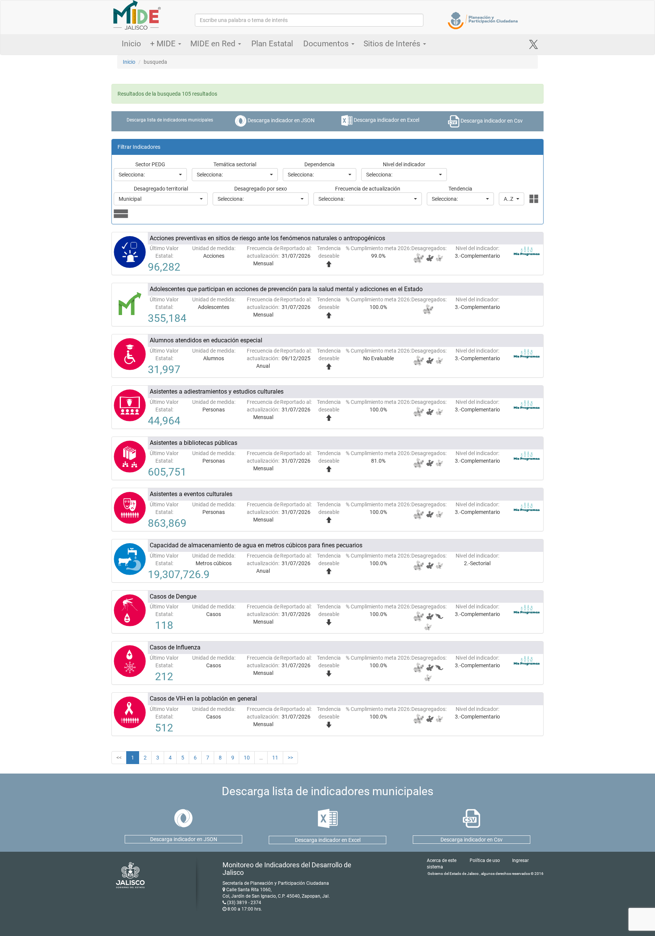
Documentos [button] (327, 43)
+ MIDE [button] (163, 43)
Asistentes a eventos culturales (191, 494)
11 (275, 758)
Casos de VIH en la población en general (203, 698)
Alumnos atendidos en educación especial (206, 340)
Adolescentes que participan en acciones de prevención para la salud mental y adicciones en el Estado (286, 289)
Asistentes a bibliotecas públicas (193, 442)
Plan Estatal (272, 43)
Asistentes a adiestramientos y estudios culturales (217, 391)
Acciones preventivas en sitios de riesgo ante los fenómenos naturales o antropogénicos (267, 238)
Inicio (131, 43)
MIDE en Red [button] (213, 43)
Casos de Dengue (173, 596)
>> (290, 758)
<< (119, 758)
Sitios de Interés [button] (393, 43)
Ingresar (520, 860)
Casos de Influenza (175, 647)
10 (247, 758)
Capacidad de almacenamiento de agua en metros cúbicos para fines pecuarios (256, 545)
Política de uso (485, 860)
